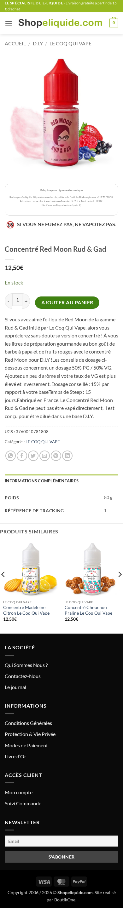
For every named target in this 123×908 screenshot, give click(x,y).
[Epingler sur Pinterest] (56, 456)
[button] (8, 23)
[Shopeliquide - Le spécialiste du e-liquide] (61, 23)
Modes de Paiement (26, 745)
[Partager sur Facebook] (22, 456)
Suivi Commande (23, 803)
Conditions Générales (28, 723)
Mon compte (18, 792)
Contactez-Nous (23, 676)
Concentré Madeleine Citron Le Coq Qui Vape (26, 610)
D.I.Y (38, 43)
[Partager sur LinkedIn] (67, 456)
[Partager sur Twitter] (33, 456)
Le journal (15, 687)
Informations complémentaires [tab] (42, 480)
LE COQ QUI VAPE (70, 43)
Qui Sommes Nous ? (26, 665)
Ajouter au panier (67, 302)
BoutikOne (64, 899)
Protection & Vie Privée (30, 734)
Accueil (15, 43)
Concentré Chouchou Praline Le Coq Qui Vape (88, 610)
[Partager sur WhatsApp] (10, 456)
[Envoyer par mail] (44, 456)
